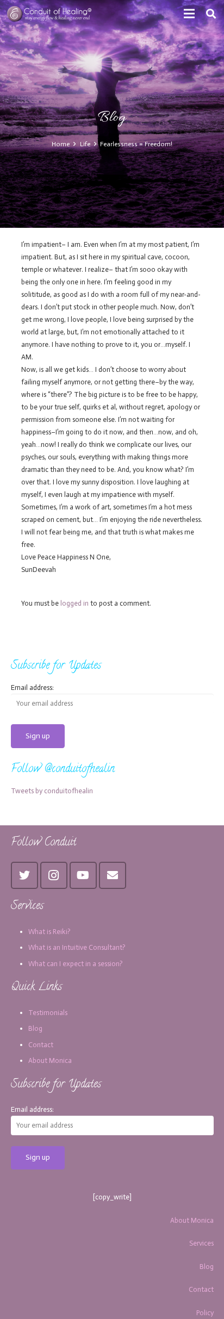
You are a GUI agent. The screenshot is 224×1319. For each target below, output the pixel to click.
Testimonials (47, 1013)
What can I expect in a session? (75, 964)
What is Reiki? (49, 932)
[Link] (50, 13)
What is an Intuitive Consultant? (77, 947)
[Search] (211, 13)
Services (201, 1243)
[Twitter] (24, 875)
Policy (205, 1313)
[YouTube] (83, 875)
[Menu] (189, 13)
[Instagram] (53, 875)
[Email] (112, 875)
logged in (74, 603)
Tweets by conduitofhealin (52, 791)
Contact (40, 1045)
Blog (35, 1028)
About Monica (50, 1060)
